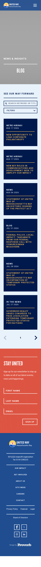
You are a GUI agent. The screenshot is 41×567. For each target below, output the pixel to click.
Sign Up (30, 422)
